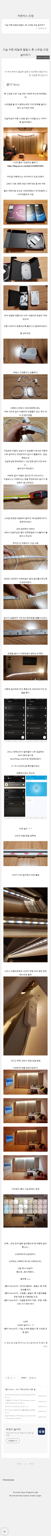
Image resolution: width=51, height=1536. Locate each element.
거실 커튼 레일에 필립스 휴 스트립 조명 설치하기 (25, 25)
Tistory (23, 1492)
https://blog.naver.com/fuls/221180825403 (25, 166)
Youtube (32, 1496)
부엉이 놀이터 (13, 1429)
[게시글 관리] (14, 1378)
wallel (36, 1492)
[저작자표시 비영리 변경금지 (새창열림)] (32, 1378)
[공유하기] (11, 1378)
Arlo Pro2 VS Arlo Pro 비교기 (15, 1406)
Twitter (20, 1496)
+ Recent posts (8, 1480)
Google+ (39, 1496)
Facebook (26, 1496)
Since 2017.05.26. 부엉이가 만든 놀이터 (19, 1434)
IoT (17, 1389)
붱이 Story (9, 1389)
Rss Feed (12, 1496)
